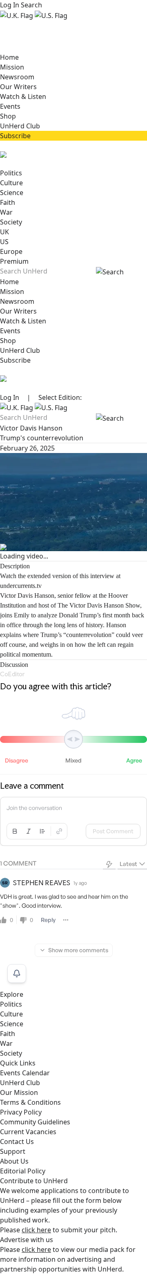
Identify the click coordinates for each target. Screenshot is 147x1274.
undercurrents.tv (21, 585)
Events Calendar (25, 1072)
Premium (14, 261)
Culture (11, 182)
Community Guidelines (35, 1121)
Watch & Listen (23, 96)
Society (11, 222)
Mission (12, 67)
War (6, 212)
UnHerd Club (20, 125)
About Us (14, 1161)
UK (4, 231)
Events (10, 106)
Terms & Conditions (30, 1102)
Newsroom (17, 76)
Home (9, 57)
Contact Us (17, 1141)
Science (11, 192)
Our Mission (19, 1092)
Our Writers (18, 86)
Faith (7, 202)
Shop (8, 116)
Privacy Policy (21, 1112)
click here (36, 1229)
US (4, 241)
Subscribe (15, 135)
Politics (11, 172)
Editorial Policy (22, 1170)
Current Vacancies (28, 1131)
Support (12, 1151)
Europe (11, 251)
